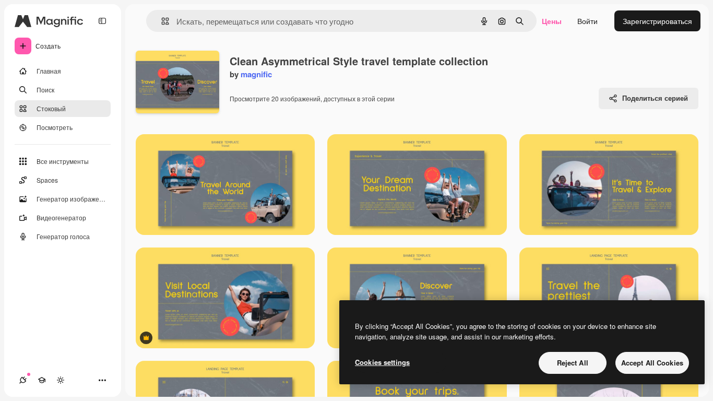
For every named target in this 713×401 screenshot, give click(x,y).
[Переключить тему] (60, 380)
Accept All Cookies (652, 363)
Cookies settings (382, 362)
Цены (552, 21)
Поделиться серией (655, 98)
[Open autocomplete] (161, 21)
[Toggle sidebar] (102, 21)
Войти (587, 21)
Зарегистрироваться (657, 21)
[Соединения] (23, 380)
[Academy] (41, 380)
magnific (256, 74)
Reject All (572, 363)
